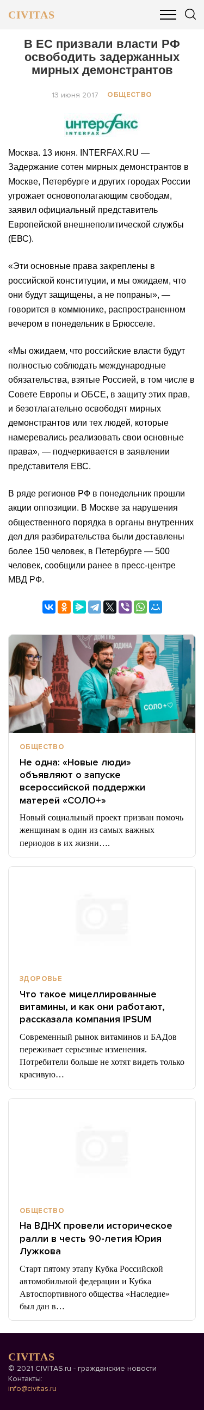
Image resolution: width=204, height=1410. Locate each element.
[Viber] (125, 607)
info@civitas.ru (32, 1388)
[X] (109, 607)
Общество (129, 94)
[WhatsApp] (140, 607)
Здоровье (41, 978)
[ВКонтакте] (48, 607)
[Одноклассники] (64, 607)
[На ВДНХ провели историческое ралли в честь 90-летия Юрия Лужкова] (102, 1148)
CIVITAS (31, 15)
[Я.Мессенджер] (79, 607)
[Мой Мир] (155, 607)
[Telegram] (94, 607)
